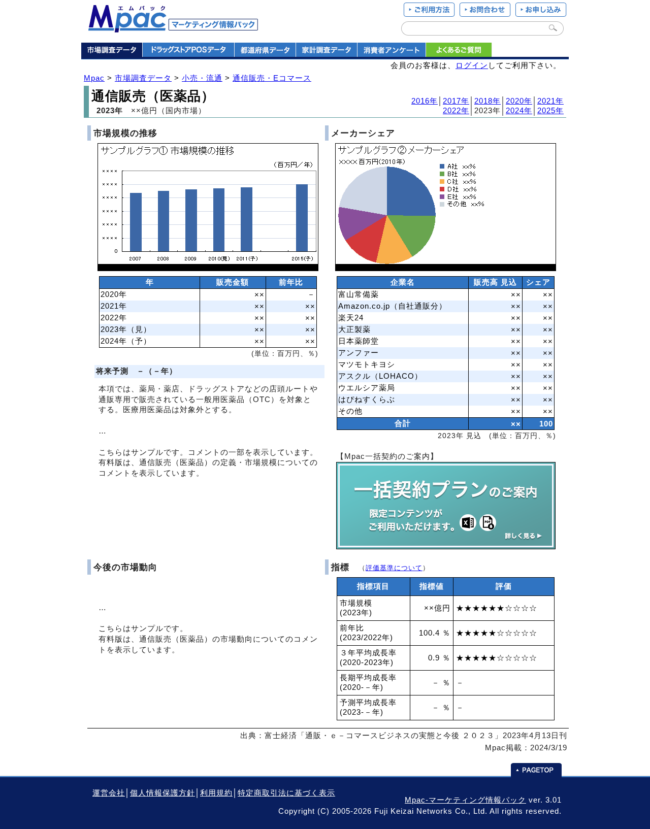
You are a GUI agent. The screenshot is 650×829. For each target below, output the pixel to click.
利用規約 (216, 793)
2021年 (550, 101)
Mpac (94, 78)
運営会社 (108, 793)
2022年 (456, 111)
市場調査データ (143, 78)
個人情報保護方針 (162, 793)
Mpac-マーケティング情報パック (465, 800)
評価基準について (394, 568)
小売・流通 (202, 78)
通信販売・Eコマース (272, 78)
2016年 (424, 101)
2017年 (456, 101)
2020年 (519, 101)
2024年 (519, 111)
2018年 (487, 101)
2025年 (550, 111)
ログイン (472, 65)
